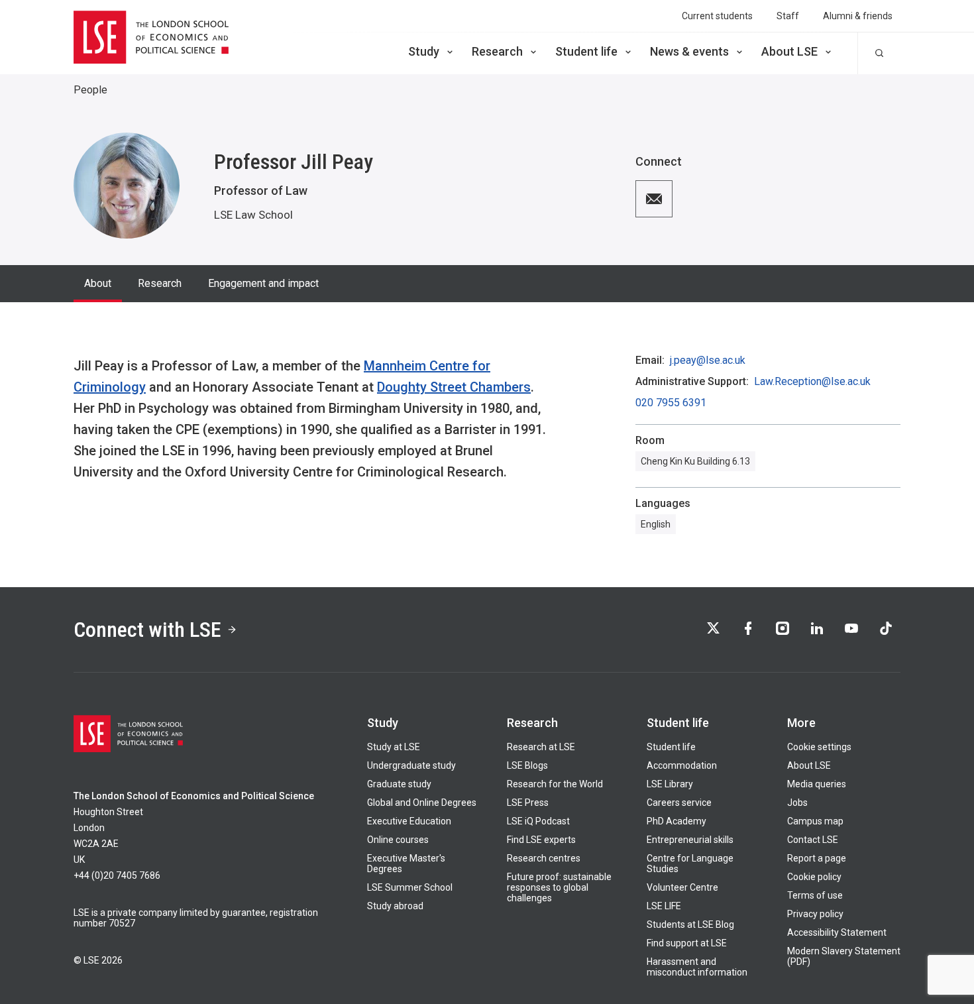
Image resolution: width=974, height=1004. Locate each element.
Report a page (816, 858)
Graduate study (399, 784)
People (90, 90)
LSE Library (670, 784)
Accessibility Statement (837, 932)
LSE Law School (253, 214)
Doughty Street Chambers (454, 387)
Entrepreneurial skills (690, 839)
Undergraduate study (411, 765)
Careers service (679, 802)
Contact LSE (812, 839)
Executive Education (409, 821)
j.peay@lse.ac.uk (707, 360)
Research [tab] (160, 283)
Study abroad (395, 906)
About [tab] (97, 283)
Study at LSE (393, 747)
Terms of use (815, 895)
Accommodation (682, 765)
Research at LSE (541, 747)
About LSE (789, 51)
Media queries (816, 784)
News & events (689, 51)
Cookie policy (814, 876)
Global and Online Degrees (421, 802)
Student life (586, 51)
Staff (788, 16)
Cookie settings (819, 747)
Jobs (797, 802)
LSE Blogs (527, 765)
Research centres (543, 858)
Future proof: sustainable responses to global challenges (559, 887)
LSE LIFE (664, 906)
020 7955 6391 (670, 403)
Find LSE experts (541, 839)
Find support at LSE (687, 943)
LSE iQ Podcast (538, 821)
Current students (717, 16)
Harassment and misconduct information (697, 966)
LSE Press (528, 802)
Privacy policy (815, 914)
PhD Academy (676, 821)
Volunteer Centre (682, 887)
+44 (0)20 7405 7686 (117, 875)
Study (423, 51)
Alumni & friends (858, 16)
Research (497, 51)
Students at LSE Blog (690, 924)
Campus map (815, 821)
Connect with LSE (147, 629)
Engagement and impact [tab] (263, 283)
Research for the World (555, 784)
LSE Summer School (410, 887)
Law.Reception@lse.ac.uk (812, 381)
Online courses (398, 839)
